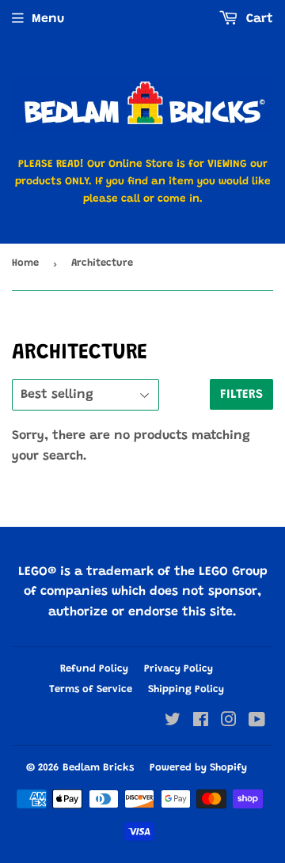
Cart (257, 19)
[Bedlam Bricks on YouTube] (257, 722)
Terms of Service (90, 689)
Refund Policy (94, 669)
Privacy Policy (178, 669)
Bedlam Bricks (98, 768)
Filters (241, 394)
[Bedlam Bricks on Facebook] (200, 722)
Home (25, 263)
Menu (48, 19)
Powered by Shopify (198, 768)
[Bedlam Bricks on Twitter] (172, 722)
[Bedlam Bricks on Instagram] (229, 722)
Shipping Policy (186, 689)
